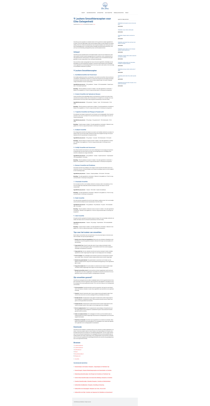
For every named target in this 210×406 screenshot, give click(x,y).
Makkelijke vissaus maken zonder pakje (125, 30)
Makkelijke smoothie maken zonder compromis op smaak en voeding (127, 56)
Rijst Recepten (108, 12)
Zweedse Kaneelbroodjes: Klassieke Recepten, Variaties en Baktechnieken (92, 381)
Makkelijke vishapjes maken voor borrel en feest (126, 36)
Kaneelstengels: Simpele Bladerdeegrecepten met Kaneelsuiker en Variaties (93, 370)
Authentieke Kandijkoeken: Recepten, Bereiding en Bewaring (89, 385)
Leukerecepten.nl (79, 345)
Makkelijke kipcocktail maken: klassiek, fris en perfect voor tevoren (127, 83)
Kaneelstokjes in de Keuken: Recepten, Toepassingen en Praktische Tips (92, 366)
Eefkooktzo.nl (78, 349)
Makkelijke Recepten (119, 12)
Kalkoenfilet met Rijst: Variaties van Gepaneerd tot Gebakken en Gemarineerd (93, 392)
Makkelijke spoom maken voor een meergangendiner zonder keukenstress (126, 49)
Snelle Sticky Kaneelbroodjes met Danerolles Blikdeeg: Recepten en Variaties (93, 377)
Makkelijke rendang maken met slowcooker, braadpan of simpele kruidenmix (126, 63)
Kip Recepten (100, 12)
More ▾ (126, 12)
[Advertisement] (94, 33)
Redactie (81, 24)
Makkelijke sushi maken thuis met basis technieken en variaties (127, 42)
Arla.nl (76, 351)
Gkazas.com (77, 356)
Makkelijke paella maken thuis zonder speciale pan (127, 76)
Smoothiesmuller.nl (79, 354)
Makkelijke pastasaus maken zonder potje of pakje (126, 69)
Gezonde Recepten (91, 12)
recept (83, 12)
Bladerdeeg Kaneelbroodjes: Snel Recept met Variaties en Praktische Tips (92, 374)
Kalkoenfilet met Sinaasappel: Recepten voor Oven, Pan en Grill (90, 388)
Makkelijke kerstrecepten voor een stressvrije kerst (127, 23)
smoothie (77, 359)
